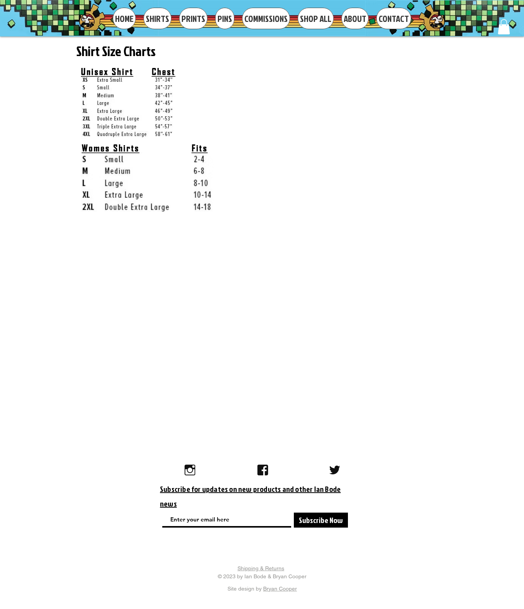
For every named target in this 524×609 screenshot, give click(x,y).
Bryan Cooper (280, 589)
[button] (504, 26)
